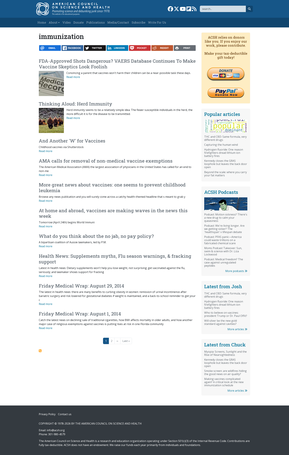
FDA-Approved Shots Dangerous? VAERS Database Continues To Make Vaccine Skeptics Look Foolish (117, 64)
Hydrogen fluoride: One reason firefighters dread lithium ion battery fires (223, 153)
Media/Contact (118, 22)
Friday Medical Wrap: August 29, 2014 (81, 286)
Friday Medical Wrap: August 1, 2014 (80, 314)
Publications (95, 22)
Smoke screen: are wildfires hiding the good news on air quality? (225, 372)
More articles (236, 329)
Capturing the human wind (221, 145)
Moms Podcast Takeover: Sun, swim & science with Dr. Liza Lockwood (223, 251)
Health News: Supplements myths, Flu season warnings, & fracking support (115, 259)
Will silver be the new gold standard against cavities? (220, 322)
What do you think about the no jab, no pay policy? (96, 236)
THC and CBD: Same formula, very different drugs (225, 138)
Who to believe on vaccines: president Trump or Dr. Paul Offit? (225, 314)
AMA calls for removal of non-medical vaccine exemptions (106, 161)
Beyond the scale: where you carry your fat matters (225, 173)
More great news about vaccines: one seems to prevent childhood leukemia (112, 188)
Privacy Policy (47, 414)
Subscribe (138, 22)
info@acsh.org (56, 430)
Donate (78, 22)
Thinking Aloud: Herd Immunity (75, 104)
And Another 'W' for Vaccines (72, 141)
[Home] (76, 9)
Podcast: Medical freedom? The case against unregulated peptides (223, 262)
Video (66, 22)
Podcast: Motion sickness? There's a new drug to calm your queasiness (225, 218)
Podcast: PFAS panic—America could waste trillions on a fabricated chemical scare (223, 240)
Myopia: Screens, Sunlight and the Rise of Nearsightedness (225, 353)
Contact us (64, 414)
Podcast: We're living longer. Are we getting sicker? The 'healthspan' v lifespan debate (224, 229)
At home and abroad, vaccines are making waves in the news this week (113, 213)
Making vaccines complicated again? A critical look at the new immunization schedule (224, 382)
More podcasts (235, 271)
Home (41, 22)
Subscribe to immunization (40, 350)
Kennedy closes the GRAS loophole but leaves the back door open (225, 164)
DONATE (225, 70)
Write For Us (157, 22)
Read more (73, 77)
